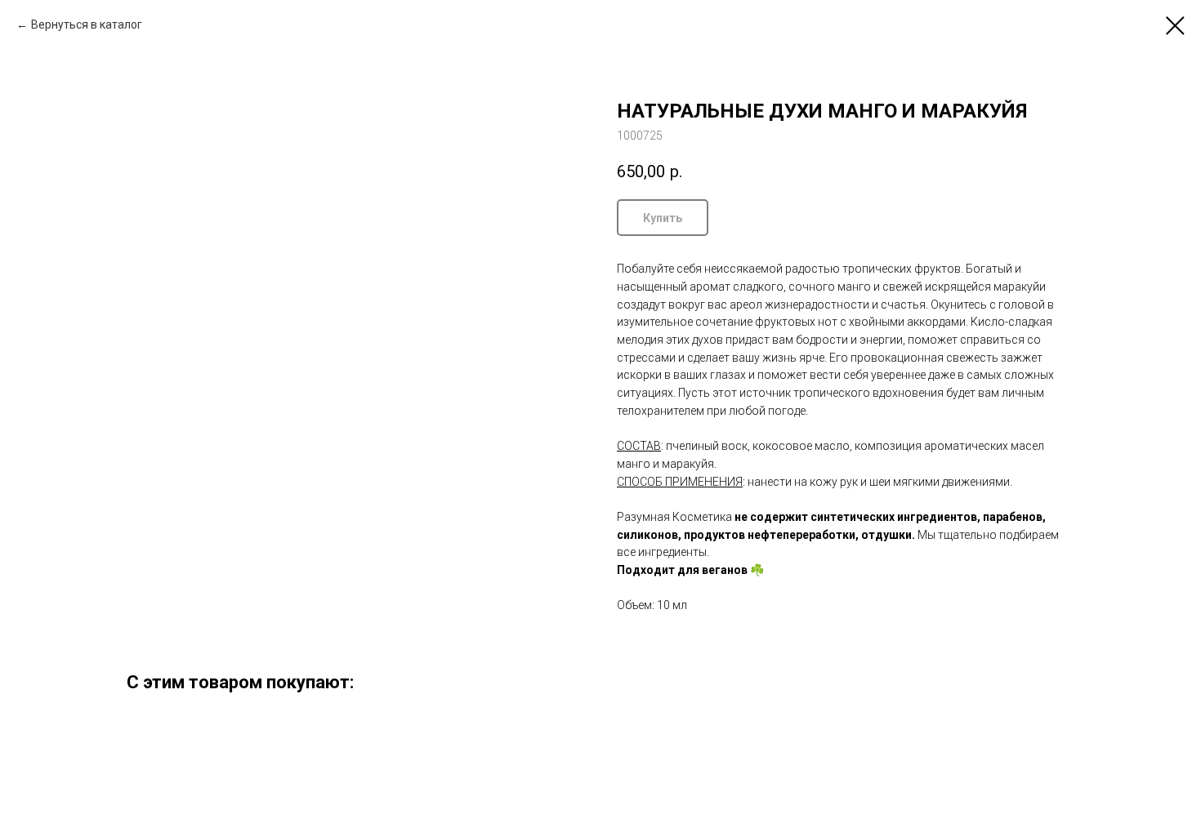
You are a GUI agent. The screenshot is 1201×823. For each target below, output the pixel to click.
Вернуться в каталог (86, 24)
